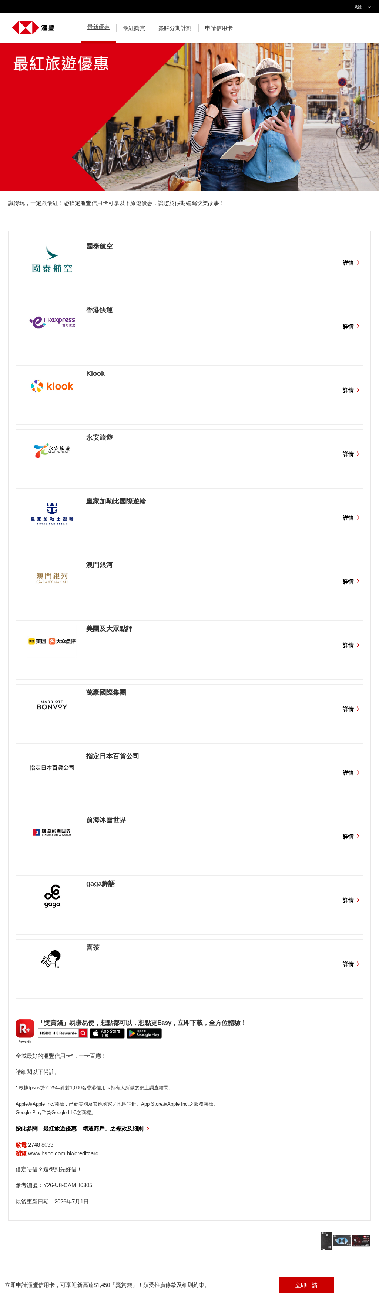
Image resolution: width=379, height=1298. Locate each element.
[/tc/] (33, 24)
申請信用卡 (219, 28)
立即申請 (306, 1285)
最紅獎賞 (134, 28)
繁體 (358, 7)
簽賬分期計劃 (175, 28)
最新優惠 (98, 27)
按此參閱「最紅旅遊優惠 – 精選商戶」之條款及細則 (80, 1128)
